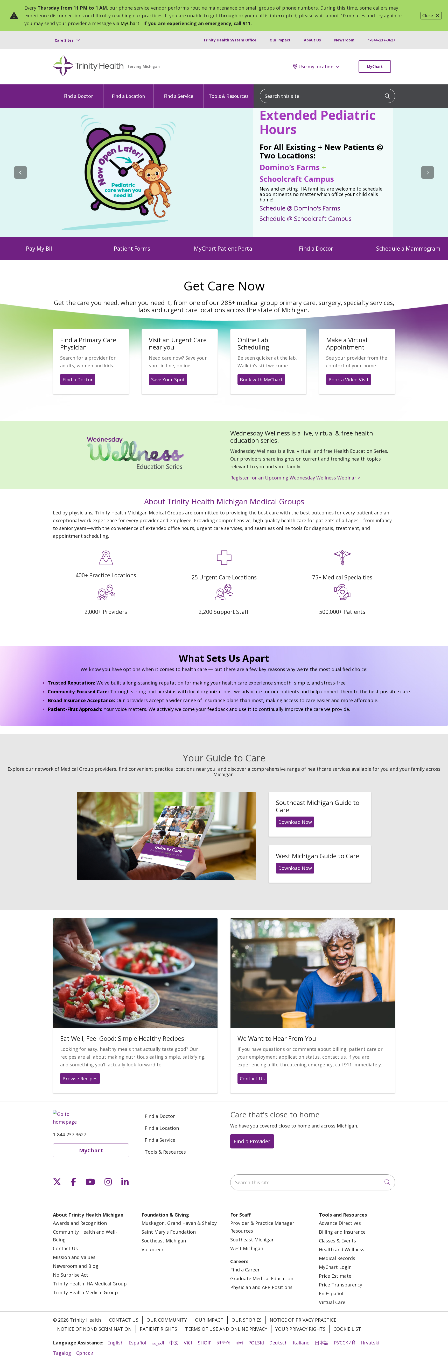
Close (427, 15)
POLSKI (256, 1343)
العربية (157, 1343)
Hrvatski (370, 1343)
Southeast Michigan (164, 1241)
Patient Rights (158, 1329)
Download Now (295, 822)
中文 (174, 1343)
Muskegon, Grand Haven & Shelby (179, 1223)
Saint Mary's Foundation (169, 1232)
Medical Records (337, 1258)
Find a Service (178, 96)
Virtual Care (332, 1302)
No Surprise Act (70, 1275)
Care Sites (64, 40)
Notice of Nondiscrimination (94, 1329)
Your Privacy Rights (300, 1329)
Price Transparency (340, 1285)
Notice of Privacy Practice (303, 1320)
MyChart (130, 23)
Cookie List (347, 1329)
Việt (188, 1343)
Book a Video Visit (348, 379)
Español (137, 1343)
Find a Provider (252, 1141)
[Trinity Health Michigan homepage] (88, 66)
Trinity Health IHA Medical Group (90, 1283)
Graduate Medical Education (261, 1278)
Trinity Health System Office (229, 40)
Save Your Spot (168, 379)
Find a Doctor (78, 96)
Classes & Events (337, 1241)
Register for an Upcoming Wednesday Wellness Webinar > (295, 478)
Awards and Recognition (80, 1223)
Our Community (166, 1320)
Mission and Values (74, 1257)
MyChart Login (335, 1267)
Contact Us (252, 1078)
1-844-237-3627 (381, 40)
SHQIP (205, 1343)
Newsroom (344, 40)
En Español (331, 1293)
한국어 (224, 1343)
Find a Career (245, 1270)
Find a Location (128, 96)
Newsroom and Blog (75, 1266)
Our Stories (247, 1320)
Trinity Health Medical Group (85, 1292)
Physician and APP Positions (261, 1287)
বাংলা (239, 1343)
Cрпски (84, 1353)
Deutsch (278, 1343)
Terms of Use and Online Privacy (226, 1329)
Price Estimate (335, 1276)
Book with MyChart (261, 379)
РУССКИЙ (344, 1343)
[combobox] (327, 96)
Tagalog (62, 1353)
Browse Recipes (79, 1078)
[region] (224, 172)
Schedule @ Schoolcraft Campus (306, 218)
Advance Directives (340, 1223)
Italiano (301, 1343)
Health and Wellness (341, 1249)
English (115, 1343)
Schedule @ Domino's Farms (300, 207)
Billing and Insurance (342, 1232)
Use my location (315, 66)
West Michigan (246, 1248)
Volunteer (153, 1249)
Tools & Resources (228, 96)
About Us (312, 40)
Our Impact (280, 40)
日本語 (322, 1343)
